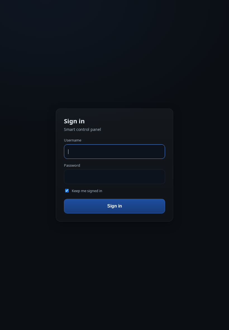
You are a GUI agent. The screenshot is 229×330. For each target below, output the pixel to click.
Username (72, 140)
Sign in (114, 206)
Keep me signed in (87, 190)
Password (72, 165)
